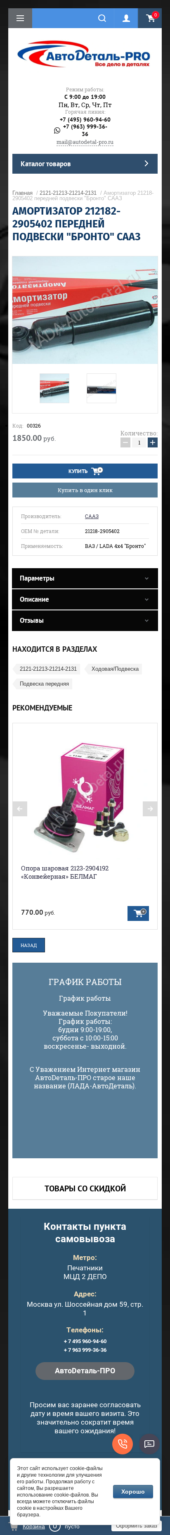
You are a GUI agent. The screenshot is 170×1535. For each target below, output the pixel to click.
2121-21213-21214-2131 (68, 193)
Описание (34, 599)
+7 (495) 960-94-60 (85, 119)
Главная (22, 193)
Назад (29, 945)
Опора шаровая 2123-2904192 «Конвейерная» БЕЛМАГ (65, 872)
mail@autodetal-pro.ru (85, 142)
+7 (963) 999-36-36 (85, 130)
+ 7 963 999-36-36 (85, 1350)
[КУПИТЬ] (138, 913)
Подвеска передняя (44, 684)
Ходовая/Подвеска (115, 669)
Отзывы (32, 620)
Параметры (37, 578)
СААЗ (92, 516)
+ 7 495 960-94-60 (85, 1341)
